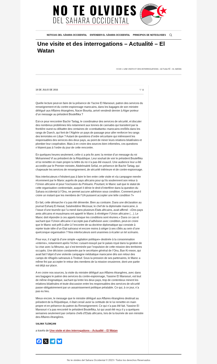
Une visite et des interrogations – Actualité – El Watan (84, 330)
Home (119, 69)
